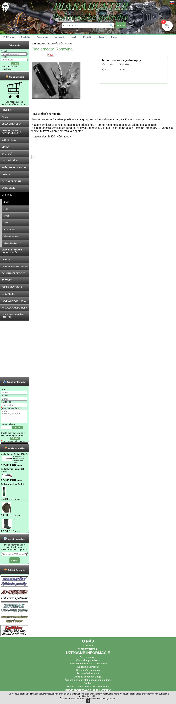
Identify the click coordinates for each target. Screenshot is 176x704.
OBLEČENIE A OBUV (11, 124)
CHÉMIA (6, 174)
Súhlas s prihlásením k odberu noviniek (88, 686)
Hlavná (101, 37)
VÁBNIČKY (7, 195)
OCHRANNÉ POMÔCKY (13, 273)
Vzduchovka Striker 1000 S (14, 454)
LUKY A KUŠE (8, 294)
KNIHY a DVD (8, 188)
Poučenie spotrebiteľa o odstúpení (88, 663)
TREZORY (7, 280)
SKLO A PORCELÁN (11, 181)
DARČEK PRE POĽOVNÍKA (15, 266)
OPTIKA (5, 147)
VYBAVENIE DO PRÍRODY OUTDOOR (14, 316)
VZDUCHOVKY (9, 140)
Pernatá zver (9, 229)
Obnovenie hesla (9, 66)
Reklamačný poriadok (88, 670)
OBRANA (6, 259)
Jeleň (6, 209)
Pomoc (114, 37)
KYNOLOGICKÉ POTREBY (14, 308)
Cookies (88, 683)
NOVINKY (6, 110)
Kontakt (87, 37)
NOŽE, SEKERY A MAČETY (15, 167)
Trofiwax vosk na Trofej (12, 484)
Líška (5, 223)
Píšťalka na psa (10, 236)
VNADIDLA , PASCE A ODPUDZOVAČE (12, 251)
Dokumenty (42, 37)
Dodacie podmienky (88, 666)
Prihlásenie (8, 37)
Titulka (50, 44)
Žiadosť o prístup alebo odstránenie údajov (88, 680)
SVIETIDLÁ (7, 154)
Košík (73, 37)
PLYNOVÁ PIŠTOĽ (10, 161)
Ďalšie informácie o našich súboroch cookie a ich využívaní (87, 698)
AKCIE (5, 117)
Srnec (6, 202)
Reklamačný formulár (88, 673)
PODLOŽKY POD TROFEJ (14, 301)
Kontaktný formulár (88, 648)
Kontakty (88, 645)
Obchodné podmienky (88, 660)
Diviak (6, 216)
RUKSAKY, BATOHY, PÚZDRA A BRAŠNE (11, 132)
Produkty (25, 37)
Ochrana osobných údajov (88, 676)
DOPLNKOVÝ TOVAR (12, 287)
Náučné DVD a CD (12, 243)
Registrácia (6, 69)
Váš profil (59, 37)
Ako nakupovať (88, 657)
